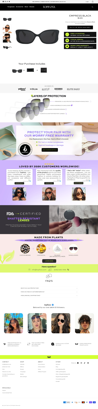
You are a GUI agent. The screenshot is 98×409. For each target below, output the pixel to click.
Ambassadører (41, 366)
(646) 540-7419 (6, 366)
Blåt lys (22, 366)
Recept (22, 369)
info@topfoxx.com (6, 364)
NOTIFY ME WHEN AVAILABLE (80, 27)
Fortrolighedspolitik (60, 369)
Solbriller (22, 364)
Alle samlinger (23, 376)
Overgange (22, 371)
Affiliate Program (42, 371)
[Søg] (92, 7)
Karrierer (58, 364)
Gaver (39, 369)
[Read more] (49, 141)
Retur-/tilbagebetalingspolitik (63, 374)
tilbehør (22, 374)
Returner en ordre (6, 371)
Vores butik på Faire (7, 392)
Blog (57, 366)
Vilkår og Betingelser (61, 371)
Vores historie (41, 364)
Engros (4, 390)
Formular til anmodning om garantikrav (8, 375)
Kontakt (58, 381)
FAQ (3, 369)
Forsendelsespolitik (60, 379)
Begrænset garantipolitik (62, 376)
